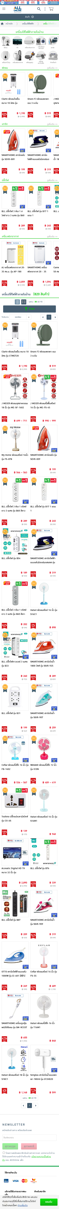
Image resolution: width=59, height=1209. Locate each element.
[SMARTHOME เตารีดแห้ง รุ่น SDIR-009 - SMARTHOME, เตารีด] (13, 140)
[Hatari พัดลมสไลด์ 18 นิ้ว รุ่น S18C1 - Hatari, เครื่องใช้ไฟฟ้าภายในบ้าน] (15, 1058)
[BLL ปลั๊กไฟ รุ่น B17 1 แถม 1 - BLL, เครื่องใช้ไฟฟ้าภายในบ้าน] (44, 490)
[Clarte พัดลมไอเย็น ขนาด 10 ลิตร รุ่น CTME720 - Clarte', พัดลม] (13, 84)
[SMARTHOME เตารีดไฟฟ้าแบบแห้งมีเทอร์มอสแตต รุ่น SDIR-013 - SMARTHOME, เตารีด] (39, 140)
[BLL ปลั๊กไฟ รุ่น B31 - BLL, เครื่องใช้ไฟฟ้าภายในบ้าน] (15, 697)
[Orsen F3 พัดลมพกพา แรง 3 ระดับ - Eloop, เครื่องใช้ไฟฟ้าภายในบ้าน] (44, 335)
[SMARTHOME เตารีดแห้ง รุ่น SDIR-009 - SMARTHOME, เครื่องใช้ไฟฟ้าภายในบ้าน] (44, 438)
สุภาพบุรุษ (10, 1146)
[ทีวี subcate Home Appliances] (18, 42)
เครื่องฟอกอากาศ (10, 236)
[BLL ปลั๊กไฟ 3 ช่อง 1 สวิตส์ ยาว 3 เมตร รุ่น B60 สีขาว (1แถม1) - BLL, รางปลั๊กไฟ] (13, 197)
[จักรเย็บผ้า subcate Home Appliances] (53, 57)
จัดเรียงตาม (5, 317)
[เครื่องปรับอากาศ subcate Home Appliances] (29, 42)
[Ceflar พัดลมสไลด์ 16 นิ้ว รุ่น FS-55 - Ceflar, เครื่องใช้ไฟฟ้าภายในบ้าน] (44, 955)
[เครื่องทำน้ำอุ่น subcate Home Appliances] (6, 57)
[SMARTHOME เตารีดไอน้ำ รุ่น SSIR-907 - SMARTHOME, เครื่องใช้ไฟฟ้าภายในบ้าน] (44, 697)
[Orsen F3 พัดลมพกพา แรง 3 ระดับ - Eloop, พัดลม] (39, 84)
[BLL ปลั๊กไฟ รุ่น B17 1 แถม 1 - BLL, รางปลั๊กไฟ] (39, 197)
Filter (31, 309)
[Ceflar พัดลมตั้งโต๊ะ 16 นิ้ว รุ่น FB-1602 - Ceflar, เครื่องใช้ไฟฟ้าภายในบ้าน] (15, 748)
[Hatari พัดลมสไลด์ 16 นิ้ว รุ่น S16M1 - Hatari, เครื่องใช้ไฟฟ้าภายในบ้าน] (44, 800)
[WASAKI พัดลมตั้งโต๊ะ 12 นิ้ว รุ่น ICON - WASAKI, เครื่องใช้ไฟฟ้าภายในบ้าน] (44, 748)
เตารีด (5, 124)
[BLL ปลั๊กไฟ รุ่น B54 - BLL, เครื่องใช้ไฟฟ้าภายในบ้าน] (15, 542)
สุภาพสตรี (29, 1146)
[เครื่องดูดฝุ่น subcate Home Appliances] (29, 57)
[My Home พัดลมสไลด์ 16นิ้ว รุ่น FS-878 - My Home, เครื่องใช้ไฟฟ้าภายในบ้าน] (15, 438)
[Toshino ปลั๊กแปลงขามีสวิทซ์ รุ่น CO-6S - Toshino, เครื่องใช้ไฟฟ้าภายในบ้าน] (15, 800)
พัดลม (5, 68)
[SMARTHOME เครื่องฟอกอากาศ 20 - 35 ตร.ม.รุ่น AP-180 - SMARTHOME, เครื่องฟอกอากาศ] (39, 253)
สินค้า (27, 17)
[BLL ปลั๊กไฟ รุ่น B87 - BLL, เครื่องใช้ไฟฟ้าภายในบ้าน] (15, 903)
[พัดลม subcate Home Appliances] (6, 42)
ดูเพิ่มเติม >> (52, 68)
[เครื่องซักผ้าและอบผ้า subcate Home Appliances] (41, 42)
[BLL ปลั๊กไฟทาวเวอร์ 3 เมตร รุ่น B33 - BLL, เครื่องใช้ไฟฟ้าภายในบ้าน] (15, 645)
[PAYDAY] (29, 2)
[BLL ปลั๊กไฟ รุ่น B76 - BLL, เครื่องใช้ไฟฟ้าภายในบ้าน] (44, 852)
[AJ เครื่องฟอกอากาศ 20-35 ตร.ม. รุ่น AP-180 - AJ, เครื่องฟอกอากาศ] (13, 253)
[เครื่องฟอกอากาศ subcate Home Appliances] (18, 57)
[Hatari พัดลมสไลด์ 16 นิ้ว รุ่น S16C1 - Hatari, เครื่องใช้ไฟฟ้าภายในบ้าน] (44, 593)
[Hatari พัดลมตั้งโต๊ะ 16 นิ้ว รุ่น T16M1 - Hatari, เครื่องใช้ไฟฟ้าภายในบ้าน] (44, 1007)
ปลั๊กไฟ (5, 180)
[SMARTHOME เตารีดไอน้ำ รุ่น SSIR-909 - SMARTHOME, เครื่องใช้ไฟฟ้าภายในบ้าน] (44, 903)
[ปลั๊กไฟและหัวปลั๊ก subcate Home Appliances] (41, 57)
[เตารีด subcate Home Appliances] (53, 42)
